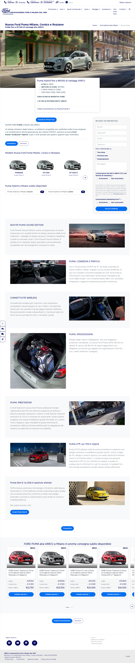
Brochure (23, 143)
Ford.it (93, 637)
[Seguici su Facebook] (9, 643)
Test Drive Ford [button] (115, 12)
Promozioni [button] (52, 9)
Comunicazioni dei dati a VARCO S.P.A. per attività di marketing (111, 174)
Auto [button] (61, 9)
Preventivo (11, 143)
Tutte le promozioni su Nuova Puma (53, 109)
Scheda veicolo (20, 594)
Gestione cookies (33, 659)
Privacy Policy (9, 659)
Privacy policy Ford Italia (48, 659)
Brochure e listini (96, 641)
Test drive (101, 152)
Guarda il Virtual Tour (46, 119)
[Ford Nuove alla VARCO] (2, 329)
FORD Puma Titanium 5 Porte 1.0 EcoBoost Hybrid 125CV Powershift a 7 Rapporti (113, 573)
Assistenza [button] (106, 9)
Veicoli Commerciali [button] (73, 9)
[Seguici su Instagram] (34, 643)
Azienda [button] (127, 2)
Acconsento (103, 178)
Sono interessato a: (103, 149)
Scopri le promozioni (62, 620)
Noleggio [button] (95, 9)
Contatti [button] (122, 9)
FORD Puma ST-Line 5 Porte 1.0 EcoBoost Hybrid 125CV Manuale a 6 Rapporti (82, 573)
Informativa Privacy (118, 194)
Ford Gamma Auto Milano (109, 25)
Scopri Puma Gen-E (19, 512)
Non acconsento (117, 178)
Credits (128, 656)
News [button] (122, 2)
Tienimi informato (96, 643)
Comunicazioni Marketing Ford (108, 199)
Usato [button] (86, 9)
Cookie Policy (20, 659)
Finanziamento (103, 159)
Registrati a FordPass (97, 639)
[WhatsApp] (2, 323)
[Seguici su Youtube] (17, 643)
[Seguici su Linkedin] (26, 643)
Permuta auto (102, 155)
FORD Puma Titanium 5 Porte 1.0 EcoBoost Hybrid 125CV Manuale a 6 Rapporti (21, 573)
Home (95, 25)
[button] (85, 177)
